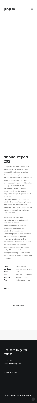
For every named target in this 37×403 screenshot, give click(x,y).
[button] (32, 9)
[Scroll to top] (33, 399)
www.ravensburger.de (24, 274)
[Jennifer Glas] (10, 9)
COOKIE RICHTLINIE (10, 373)
